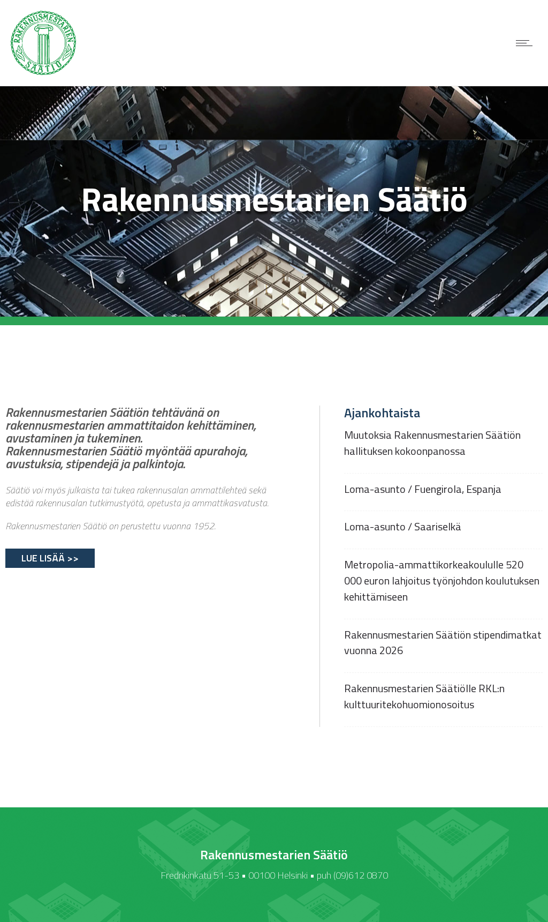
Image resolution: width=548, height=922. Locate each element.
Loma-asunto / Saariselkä (402, 526)
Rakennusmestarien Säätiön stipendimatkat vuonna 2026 (443, 642)
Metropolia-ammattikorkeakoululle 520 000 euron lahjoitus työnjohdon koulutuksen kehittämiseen (441, 580)
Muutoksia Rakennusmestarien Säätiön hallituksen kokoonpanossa (432, 442)
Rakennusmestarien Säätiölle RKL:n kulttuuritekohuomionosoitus (424, 696)
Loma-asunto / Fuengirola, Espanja (422, 489)
